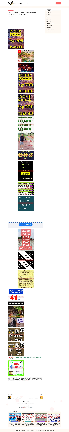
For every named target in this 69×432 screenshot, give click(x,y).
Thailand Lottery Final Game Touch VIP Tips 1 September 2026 (28, 424)
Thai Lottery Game (28, 421)
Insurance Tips (48, 12)
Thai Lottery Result (49, 21)
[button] (58, 3)
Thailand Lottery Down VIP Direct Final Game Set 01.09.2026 (54, 424)
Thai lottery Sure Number (50, 23)
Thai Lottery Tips (11, 10)
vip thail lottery (25, 380)
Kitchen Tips (48, 14)
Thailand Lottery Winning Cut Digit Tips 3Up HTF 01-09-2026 (15, 424)
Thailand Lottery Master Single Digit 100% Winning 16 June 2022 (24, 357)
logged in (24, 407)
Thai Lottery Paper (49, 19)
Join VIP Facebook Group (25, 224)
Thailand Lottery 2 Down (50, 29)
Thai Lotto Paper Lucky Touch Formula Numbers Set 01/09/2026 (41, 424)
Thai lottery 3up (48, 16)
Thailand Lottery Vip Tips (41, 421)
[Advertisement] (26, 23)
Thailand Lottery (49, 27)
